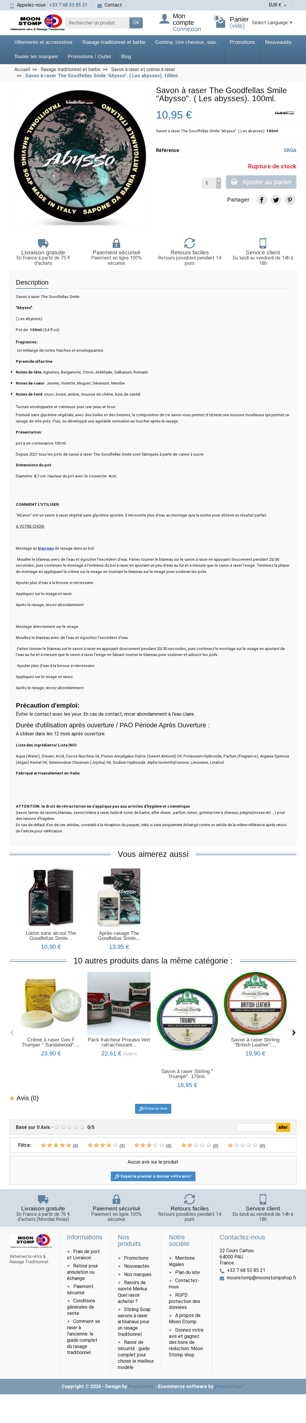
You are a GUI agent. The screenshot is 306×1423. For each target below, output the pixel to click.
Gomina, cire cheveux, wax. (186, 42)
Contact (113, 5)
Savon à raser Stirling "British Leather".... (255, 1042)
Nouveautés (278, 42)
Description (32, 282)
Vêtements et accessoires (43, 42)
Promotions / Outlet (89, 56)
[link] (261, 200)
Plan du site (187, 1272)
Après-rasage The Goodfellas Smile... (119, 935)
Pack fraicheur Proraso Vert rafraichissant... (119, 1042)
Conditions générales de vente (81, 1307)
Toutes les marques (36, 56)
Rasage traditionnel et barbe (113, 42)
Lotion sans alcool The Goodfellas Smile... (51, 935)
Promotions (242, 42)
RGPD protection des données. (184, 1301)
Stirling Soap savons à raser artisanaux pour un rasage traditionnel (134, 1322)
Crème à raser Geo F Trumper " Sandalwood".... (51, 1042)
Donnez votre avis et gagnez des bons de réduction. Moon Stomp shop (186, 1342)
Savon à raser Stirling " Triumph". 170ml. (187, 1074)
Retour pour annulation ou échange (82, 1272)
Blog (126, 56)
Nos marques (138, 1274)
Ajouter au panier (267, 182)
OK (136, 22)
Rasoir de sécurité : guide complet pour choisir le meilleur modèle (136, 1354)
